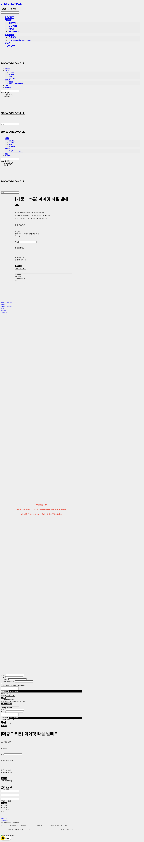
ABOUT (9, 17)
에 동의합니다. (13, 685)
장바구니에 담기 (6, 780)
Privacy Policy (4, 820)
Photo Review (8, 700)
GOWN (13, 25)
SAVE (3, 697)
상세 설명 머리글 (6, 302)
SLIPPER (14, 31)
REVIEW (10, 45)
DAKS (12, 37)
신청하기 (4, 803)
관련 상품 (4, 312)
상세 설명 (4, 304)
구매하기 (4, 726)
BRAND (9, 34)
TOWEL (13, 23)
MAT (11, 28)
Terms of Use (4, 818)
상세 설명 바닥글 (6, 306)
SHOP (8, 20)
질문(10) (3, 310)
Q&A (7, 42)
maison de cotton (20, 40)
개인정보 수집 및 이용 (8, 685)
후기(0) (3, 308)
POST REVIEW (7, 703)
